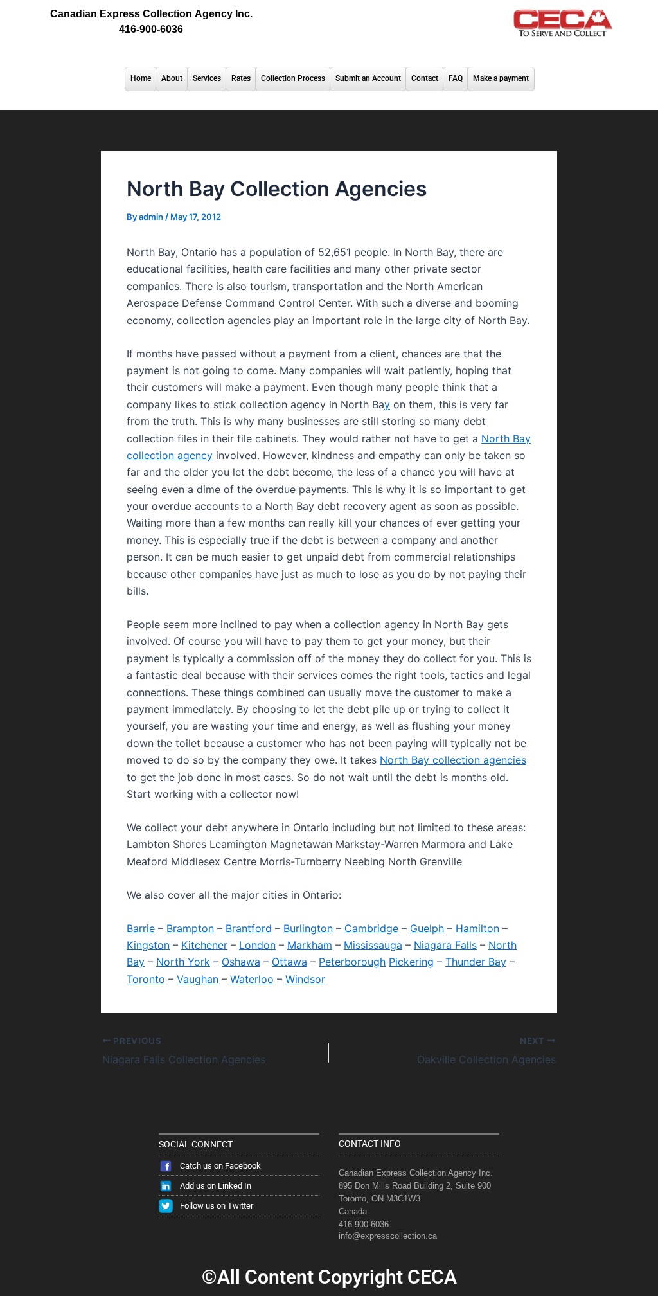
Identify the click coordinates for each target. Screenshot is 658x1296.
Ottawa (289, 961)
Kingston (148, 945)
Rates (241, 78)
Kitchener (204, 945)
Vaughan (197, 979)
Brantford (249, 928)
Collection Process (293, 78)
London (257, 945)
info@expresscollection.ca (388, 1236)
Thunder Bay (475, 961)
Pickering (411, 961)
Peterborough (352, 961)
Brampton (190, 928)
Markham (309, 945)
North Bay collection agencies (453, 759)
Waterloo (252, 979)
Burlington (308, 928)
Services (207, 78)
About (171, 78)
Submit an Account (368, 78)
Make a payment (501, 78)
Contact (424, 78)
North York (183, 961)
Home (140, 78)
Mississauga (373, 945)
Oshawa (241, 961)
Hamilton (477, 928)
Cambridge (371, 928)
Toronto (146, 979)
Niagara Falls (445, 945)
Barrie (141, 928)
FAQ (456, 78)
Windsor (305, 979)
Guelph (427, 928)
